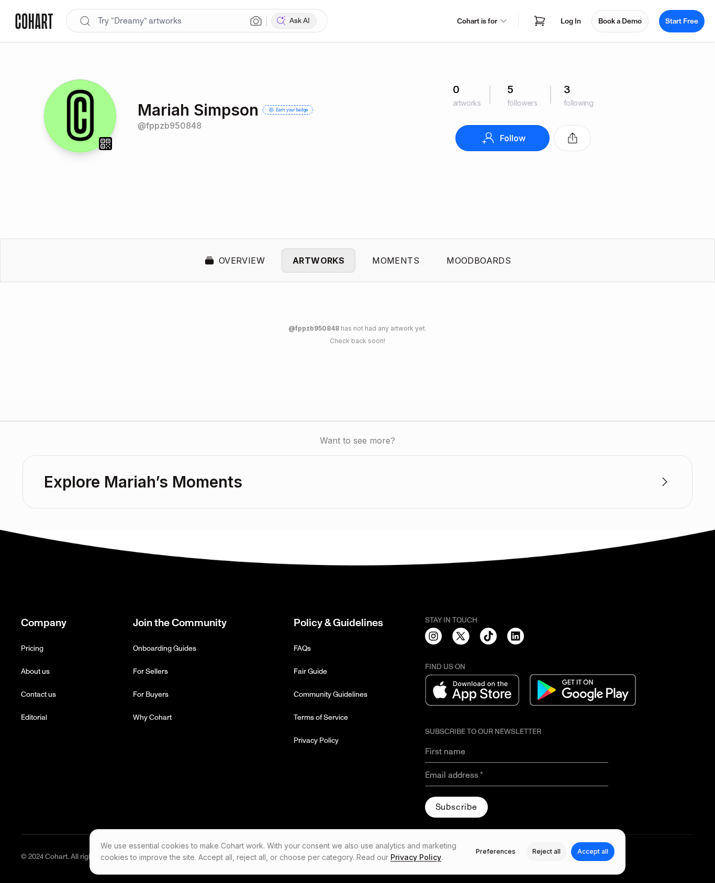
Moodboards (478, 260)
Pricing (32, 648)
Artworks (318, 260)
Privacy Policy (316, 740)
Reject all (546, 851)
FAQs (302, 648)
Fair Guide (310, 671)
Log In (571, 21)
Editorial (34, 717)
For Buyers (151, 694)
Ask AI (299, 21)
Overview (242, 260)
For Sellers (150, 671)
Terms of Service (321, 717)
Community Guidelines (330, 694)
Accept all (592, 851)
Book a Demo (620, 21)
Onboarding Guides (164, 648)
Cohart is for (477, 21)
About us (35, 671)
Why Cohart (152, 717)
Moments (395, 260)
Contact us (38, 694)
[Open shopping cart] (539, 20)
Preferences (496, 851)
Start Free (681, 21)
